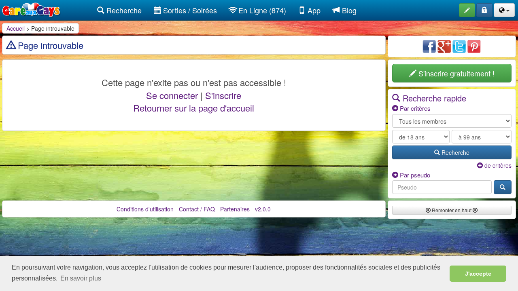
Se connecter (172, 95)
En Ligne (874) (261, 10)
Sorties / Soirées (189, 10)
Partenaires (235, 209)
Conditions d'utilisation (145, 209)
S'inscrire (223, 95)
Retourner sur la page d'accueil (193, 107)
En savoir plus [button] (80, 278)
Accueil (15, 28)
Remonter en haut (452, 210)
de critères (497, 165)
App (313, 10)
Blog (348, 10)
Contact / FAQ (197, 209)
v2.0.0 (263, 209)
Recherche (123, 10)
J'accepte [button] (478, 273)
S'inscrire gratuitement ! (455, 73)
